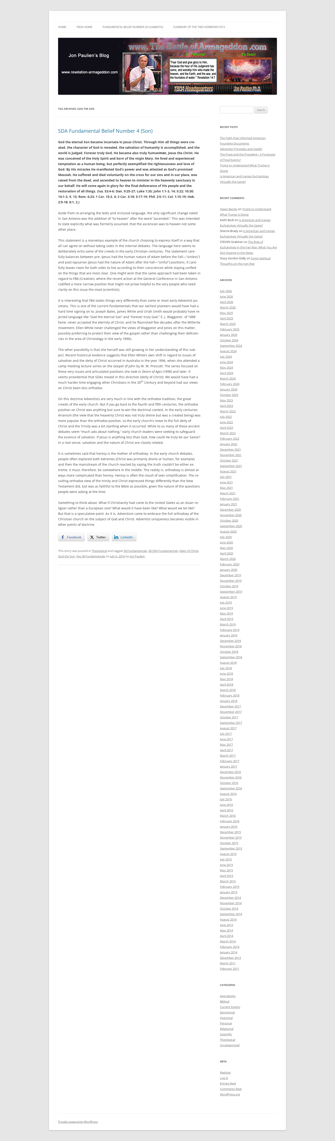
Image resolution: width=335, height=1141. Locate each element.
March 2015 (228, 881)
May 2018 (226, 679)
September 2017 (231, 723)
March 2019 (228, 624)
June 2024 (226, 362)
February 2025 (229, 329)
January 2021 (228, 504)
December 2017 (230, 706)
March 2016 (228, 816)
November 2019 (231, 581)
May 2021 (226, 488)
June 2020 (226, 542)
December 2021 (230, 449)
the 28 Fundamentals (90, 556)
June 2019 (226, 608)
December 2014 (230, 898)
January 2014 (228, 952)
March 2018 (228, 690)
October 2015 (229, 843)
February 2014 (229, 947)
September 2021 (231, 466)
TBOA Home (84, 27)
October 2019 (229, 586)
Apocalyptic (228, 996)
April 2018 (226, 684)
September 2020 (231, 526)
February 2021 (229, 499)
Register (225, 1072)
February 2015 (229, 887)
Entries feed (228, 1083)
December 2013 (230, 958)
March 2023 (228, 411)
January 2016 (228, 826)
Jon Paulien (137, 556)
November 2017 (231, 712)
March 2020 (228, 559)
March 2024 (228, 378)
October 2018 (229, 652)
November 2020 (231, 515)
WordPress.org (230, 1094)
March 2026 (228, 307)
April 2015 (226, 876)
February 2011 (229, 969)
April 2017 (226, 750)
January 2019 (228, 635)
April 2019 (226, 619)
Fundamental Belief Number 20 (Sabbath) (133, 27)
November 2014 (231, 903)
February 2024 (229, 384)
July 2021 (226, 477)
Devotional (227, 1012)
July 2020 (226, 537)
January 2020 (228, 570)
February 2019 (229, 630)
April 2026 (226, 302)
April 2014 (226, 936)
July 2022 (226, 417)
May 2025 (226, 313)
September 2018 (231, 657)
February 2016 (229, 821)
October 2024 (229, 340)
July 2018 (226, 668)
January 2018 (228, 701)
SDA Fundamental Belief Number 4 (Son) (105, 130)
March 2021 (228, 493)
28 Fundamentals (135, 551)
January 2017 (228, 766)
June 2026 (226, 296)
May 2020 (226, 548)
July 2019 (226, 602)
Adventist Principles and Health (241, 149)
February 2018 (229, 695)
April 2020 (226, 553)
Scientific (226, 1034)
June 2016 (226, 805)
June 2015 (226, 865)
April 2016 (226, 810)
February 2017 (229, 761)
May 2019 (226, 613)
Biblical (224, 1001)
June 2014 (226, 925)
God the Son (66, 556)
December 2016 (230, 772)
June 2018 (226, 673)
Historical (226, 1018)
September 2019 (231, 592)
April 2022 (226, 428)
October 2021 (229, 460)
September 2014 (231, 914)
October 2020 (229, 520)
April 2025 (226, 318)
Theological (99, 551)
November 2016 (231, 777)
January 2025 (228, 335)
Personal (226, 1023)
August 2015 (228, 854)
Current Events (230, 1007)
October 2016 (229, 783)
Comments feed (231, 1089)
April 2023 (226, 406)
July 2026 (226, 291)
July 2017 (226, 734)
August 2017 (228, 728)
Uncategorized (230, 1045)
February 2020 (229, 564)
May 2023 (226, 400)
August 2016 (228, 794)
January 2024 (228, 389)
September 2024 (231, 346)
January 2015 (228, 892)
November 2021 (231, 455)
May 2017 (226, 745)
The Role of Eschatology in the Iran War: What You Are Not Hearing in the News (248, 247)
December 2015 (230, 832)
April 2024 (226, 373)
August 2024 (228, 351)
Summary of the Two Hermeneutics (199, 27)
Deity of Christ (188, 551)
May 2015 (226, 870)
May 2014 (226, 930)
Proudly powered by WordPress (78, 1122)
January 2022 (228, 444)
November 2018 (231, 646)
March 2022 (228, 433)
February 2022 (229, 438)
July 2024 (226, 357)
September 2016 (231, 788)
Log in (224, 1078)
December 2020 (230, 510)
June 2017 (226, 739)
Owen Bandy (228, 209)
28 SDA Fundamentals (163, 551)
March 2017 (228, 755)
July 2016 (226, 799)
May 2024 (226, 367)
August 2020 (228, 531)
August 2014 (228, 919)
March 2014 (228, 941)
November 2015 (231, 837)
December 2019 (230, 575)
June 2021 (226, 482)
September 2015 (231, 848)
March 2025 (228, 324)
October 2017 (229, 717)
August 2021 (228, 471)
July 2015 (226, 859)
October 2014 (229, 908)
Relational (226, 1029)
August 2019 (228, 597)
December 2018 (230, 641)
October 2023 (229, 395)
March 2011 (228, 963)
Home (62, 27)
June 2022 (226, 422)
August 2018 (228, 663)
